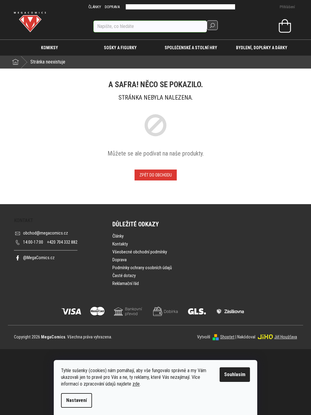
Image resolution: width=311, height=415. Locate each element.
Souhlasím (234, 374)
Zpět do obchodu (155, 175)
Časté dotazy (124, 275)
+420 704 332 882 (50, 242)
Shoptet (227, 337)
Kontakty (120, 244)
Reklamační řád (125, 283)
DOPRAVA (112, 7)
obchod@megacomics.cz (45, 233)
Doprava (119, 259)
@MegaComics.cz (39, 257)
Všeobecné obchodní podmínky (139, 252)
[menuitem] (49, 48)
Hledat (212, 25)
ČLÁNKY (94, 7)
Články (118, 236)
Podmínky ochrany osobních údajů (142, 267)
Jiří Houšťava (285, 337)
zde (136, 384)
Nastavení (76, 400)
